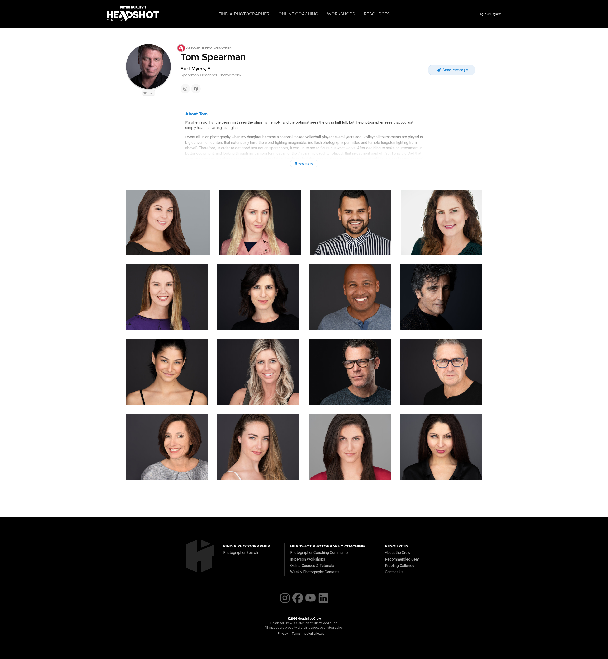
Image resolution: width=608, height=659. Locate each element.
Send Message (455, 70)
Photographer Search (240, 552)
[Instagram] (185, 88)
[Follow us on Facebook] (297, 597)
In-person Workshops (307, 559)
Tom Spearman (213, 57)
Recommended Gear (402, 559)
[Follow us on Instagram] (285, 597)
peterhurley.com (315, 633)
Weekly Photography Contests (314, 572)
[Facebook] (196, 88)
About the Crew (397, 552)
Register (495, 14)
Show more (304, 163)
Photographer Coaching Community (319, 552)
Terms (296, 633)
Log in (482, 14)
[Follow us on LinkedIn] (323, 597)
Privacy (283, 633)
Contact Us (394, 572)
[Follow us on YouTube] (310, 597)
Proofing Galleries (399, 565)
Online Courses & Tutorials (312, 565)
